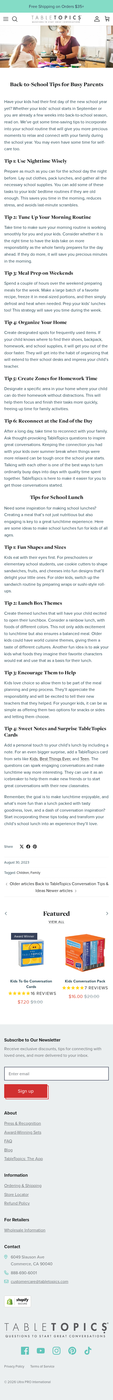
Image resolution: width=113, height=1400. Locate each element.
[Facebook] (25, 1351)
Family (35, 872)
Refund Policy (17, 1203)
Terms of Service (42, 1366)
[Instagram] (56, 1351)
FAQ (8, 1141)
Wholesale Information (24, 1230)
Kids (34, 759)
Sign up (26, 1091)
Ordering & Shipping (23, 1185)
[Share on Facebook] (28, 847)
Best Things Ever (55, 759)
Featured (56, 913)
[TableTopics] (56, 19)
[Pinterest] (72, 1351)
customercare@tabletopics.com (39, 1281)
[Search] (17, 19)
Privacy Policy (14, 1366)
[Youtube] (41, 1351)
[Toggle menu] (6, 19)
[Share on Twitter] (22, 847)
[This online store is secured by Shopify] (17, 1302)
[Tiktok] (88, 1351)
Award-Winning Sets (22, 1132)
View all (56, 921)
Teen (84, 759)
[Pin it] (35, 847)
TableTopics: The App (23, 1158)
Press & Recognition (22, 1123)
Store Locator (16, 1194)
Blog (8, 1150)
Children (23, 872)
